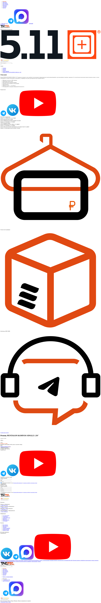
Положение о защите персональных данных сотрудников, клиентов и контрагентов (17, 560)
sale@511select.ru (6, 580)
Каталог (4, 69)
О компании (5, 516)
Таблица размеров (4, 446)
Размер (9, 446)
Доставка (4, 6)
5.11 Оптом (5, 520)
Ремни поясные (6, 71)
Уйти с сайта (8, 601)
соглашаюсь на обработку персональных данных (30, 492)
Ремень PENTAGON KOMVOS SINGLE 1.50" (12, 72)
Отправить (3, 493)
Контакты (5, 5)
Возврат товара (6, 530)
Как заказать (5, 3)
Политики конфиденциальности (17, 492)
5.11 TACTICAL (6, 515)
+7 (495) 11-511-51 (4, 507)
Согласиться (2, 601)
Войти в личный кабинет (8, 576)
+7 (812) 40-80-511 (4, 511)
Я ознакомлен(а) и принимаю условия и (19, 492)
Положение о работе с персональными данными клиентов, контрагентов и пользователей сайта (53, 560)
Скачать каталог (6, 529)
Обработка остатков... (5, 447)
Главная (4, 68)
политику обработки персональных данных (39, 600)
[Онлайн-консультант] (11, 23)
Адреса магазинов (6, 517)
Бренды (4, 7)
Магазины (5, 2)
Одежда (4, 70)
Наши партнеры (6, 519)
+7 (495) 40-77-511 (4, 505)
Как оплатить (5, 4)
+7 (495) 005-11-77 (4, 509)
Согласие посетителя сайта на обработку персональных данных (28, 561)
